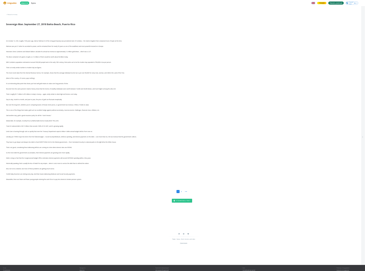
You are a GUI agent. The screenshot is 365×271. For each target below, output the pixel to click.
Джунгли (82, 270)
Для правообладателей (162, 270)
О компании (6, 270)
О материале (183, 243)
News (178, 239)
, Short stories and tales (187, 239)
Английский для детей (249, 270)
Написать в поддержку (342, 270)
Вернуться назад (12, 14)
